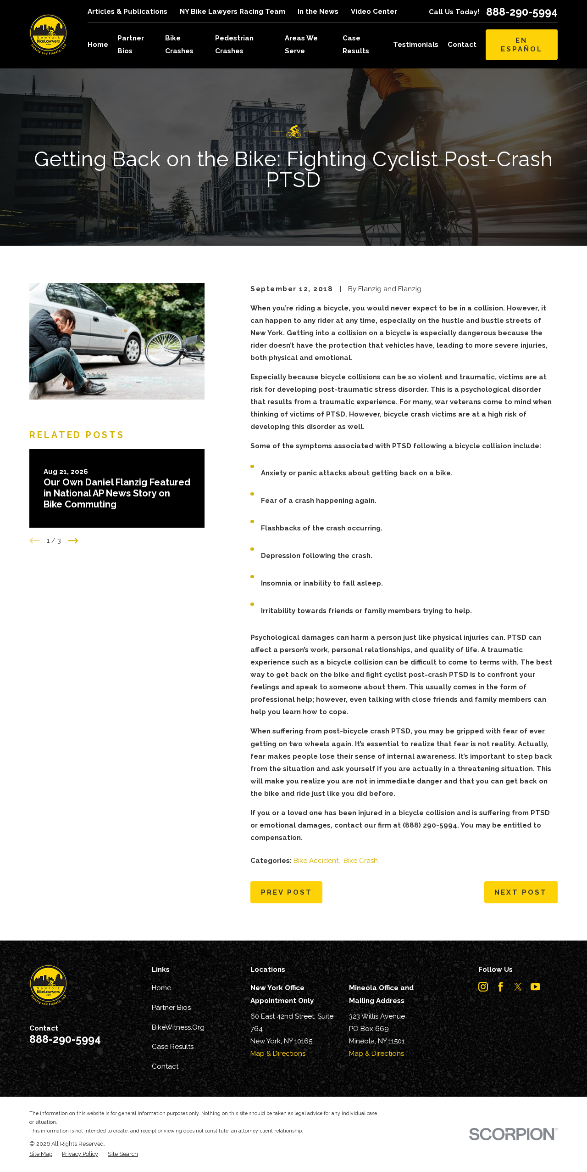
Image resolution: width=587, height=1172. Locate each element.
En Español (522, 44)
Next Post (520, 892)
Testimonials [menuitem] (415, 44)
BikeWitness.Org (178, 1027)
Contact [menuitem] (462, 44)
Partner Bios (171, 1007)
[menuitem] (40, 1154)
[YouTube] (535, 987)
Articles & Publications (127, 11)
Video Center (374, 11)
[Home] (48, 34)
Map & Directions (277, 1053)
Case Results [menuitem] (356, 44)
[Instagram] (483, 987)
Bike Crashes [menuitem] (179, 44)
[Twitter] (518, 987)
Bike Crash (360, 860)
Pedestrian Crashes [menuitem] (234, 44)
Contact (165, 1066)
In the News (318, 11)
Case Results (173, 1046)
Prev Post (286, 892)
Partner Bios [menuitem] (130, 44)
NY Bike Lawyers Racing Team (232, 11)
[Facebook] (500, 987)
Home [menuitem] (98, 44)
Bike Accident (316, 860)
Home (161, 988)
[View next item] (73, 540)
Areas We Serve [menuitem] (301, 44)
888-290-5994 (522, 11)
